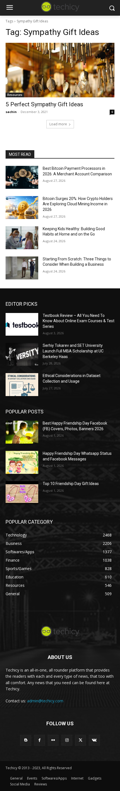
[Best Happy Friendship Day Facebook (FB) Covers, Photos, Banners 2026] (22, 432)
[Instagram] (66, 740)
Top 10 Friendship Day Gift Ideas (71, 483)
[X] (80, 740)
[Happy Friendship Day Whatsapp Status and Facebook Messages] (22, 462)
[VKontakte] (94, 740)
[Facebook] (39, 740)
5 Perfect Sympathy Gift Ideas (44, 104)
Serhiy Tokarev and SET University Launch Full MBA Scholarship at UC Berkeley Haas (73, 351)
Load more (58, 124)
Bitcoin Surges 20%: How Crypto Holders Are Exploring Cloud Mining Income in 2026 (78, 204)
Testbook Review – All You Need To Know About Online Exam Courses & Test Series (78, 321)
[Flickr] (53, 740)
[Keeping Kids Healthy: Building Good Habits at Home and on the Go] (22, 237)
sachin (11, 112)
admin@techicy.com (45, 700)
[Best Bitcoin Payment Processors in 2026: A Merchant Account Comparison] (22, 177)
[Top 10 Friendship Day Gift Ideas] (22, 492)
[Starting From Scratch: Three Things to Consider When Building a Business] (22, 267)
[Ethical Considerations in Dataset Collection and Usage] (22, 384)
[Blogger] (25, 740)
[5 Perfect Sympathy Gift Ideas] (60, 70)
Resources (14, 95)
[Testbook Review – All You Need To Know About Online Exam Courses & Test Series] (22, 324)
